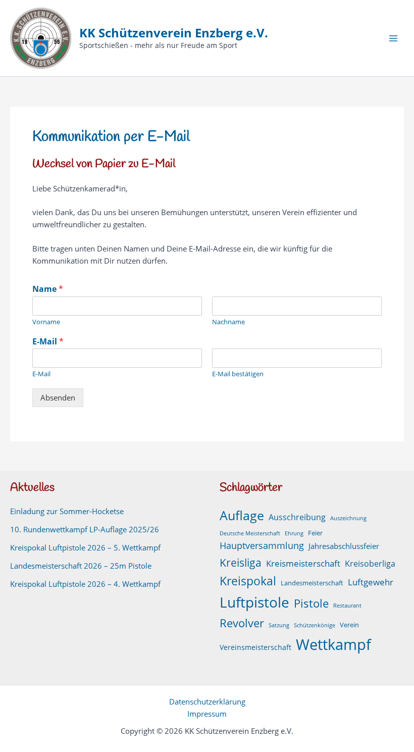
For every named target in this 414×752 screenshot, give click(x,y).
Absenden (57, 397)
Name (47, 289)
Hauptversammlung (262, 545)
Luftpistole (254, 602)
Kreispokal (248, 581)
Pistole (311, 603)
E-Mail (48, 341)
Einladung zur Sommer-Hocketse (67, 511)
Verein (349, 625)
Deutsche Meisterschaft (250, 533)
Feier (315, 533)
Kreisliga (241, 562)
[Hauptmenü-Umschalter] (393, 38)
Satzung (279, 625)
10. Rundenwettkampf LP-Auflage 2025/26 (84, 529)
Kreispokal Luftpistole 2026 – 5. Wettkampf (85, 547)
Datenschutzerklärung (207, 701)
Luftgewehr (370, 582)
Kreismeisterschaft (303, 563)
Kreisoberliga (370, 563)
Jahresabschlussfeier (343, 546)
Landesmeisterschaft (312, 583)
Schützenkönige (314, 625)
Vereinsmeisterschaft (255, 647)
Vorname (46, 322)
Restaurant (347, 605)
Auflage (242, 515)
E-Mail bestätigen (238, 374)
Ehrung (294, 533)
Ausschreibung (297, 517)
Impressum (207, 714)
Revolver (242, 623)
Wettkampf (333, 644)
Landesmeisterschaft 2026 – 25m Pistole (80, 566)
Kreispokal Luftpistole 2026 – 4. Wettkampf (85, 584)
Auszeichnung (348, 518)
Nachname (228, 322)
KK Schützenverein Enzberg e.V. (173, 33)
